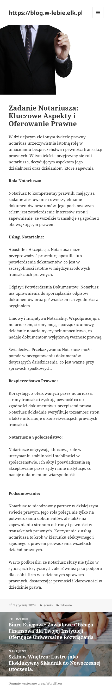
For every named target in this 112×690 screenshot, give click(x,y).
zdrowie (66, 605)
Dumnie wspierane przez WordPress (35, 683)
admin (48, 605)
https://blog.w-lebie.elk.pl (46, 12)
